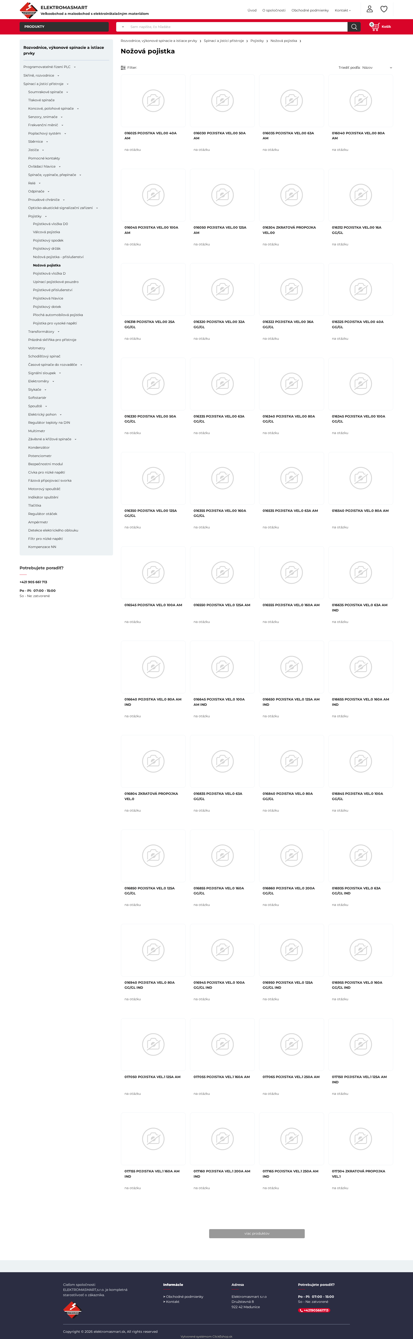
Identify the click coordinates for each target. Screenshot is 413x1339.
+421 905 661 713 (33, 582)
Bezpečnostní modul (45, 464)
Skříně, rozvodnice (38, 75)
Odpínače (36, 191)
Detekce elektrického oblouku (53, 530)
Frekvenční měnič (43, 125)
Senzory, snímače (42, 117)
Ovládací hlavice (41, 166)
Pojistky (35, 216)
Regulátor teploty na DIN (49, 422)
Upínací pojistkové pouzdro (56, 282)
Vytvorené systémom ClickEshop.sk (206, 1336)
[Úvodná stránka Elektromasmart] (28, 10)
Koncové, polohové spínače (51, 108)
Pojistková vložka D (49, 273)
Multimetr (36, 431)
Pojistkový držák (46, 248)
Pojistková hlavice (48, 298)
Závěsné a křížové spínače (49, 439)
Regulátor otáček (42, 514)
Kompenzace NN (42, 547)
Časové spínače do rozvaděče (52, 364)
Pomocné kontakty (44, 158)
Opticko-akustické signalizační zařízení (60, 208)
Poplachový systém (44, 133)
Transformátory (41, 331)
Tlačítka (34, 505)
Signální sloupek (42, 373)
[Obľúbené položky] (384, 9)
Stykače (34, 389)
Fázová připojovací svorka (49, 480)
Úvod (252, 10)
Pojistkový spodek (48, 240)
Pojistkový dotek (47, 307)
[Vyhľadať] (122, 27)
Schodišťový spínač (44, 356)
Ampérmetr (38, 522)
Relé (31, 183)
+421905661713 (315, 1310)
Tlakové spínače (41, 100)
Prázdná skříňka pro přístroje (52, 340)
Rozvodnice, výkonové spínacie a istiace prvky (63, 50)
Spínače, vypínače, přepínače (52, 175)
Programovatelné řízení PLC (47, 67)
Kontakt (341, 10)
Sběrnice (35, 141)
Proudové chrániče (44, 200)
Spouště (35, 406)
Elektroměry (38, 381)
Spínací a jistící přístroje (43, 84)
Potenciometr (40, 456)
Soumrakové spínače (45, 92)
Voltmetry (36, 348)
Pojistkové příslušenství (52, 290)
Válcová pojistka (46, 232)
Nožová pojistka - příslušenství (58, 257)
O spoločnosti (274, 10)
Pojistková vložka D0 (50, 224)
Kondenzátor (39, 447)
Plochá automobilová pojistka (58, 315)
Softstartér (37, 397)
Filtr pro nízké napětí (45, 539)
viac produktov (257, 1233)
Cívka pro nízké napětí (46, 472)
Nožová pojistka (47, 265)
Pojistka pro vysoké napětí (55, 323)
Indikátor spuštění (43, 497)
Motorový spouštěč (44, 489)
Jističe (33, 150)
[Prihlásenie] (370, 8)
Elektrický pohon (42, 414)
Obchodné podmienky (310, 10)
